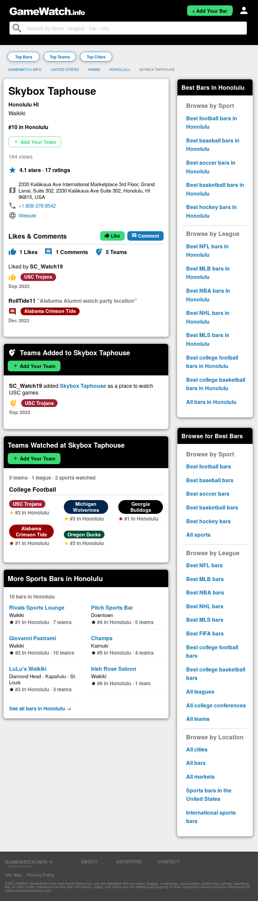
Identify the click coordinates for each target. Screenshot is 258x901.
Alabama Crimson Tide (50, 311)
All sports (198, 534)
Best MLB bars (205, 579)
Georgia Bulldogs (140, 506)
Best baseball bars (209, 480)
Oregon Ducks (84, 534)
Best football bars (208, 466)
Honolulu (119, 69)
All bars (196, 763)
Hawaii (94, 69)
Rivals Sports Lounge (36, 607)
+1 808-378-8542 (37, 205)
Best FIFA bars (205, 633)
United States (65, 69)
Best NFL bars (204, 565)
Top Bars (23, 57)
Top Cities (96, 57)
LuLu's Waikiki (27, 668)
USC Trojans (38, 276)
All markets (200, 776)
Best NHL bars (204, 606)
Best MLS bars (204, 619)
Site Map (13, 875)
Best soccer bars (207, 493)
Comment (145, 236)
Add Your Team (34, 141)
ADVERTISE (129, 861)
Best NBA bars (205, 592)
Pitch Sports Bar (112, 607)
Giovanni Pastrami (32, 638)
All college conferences (216, 705)
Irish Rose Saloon (113, 668)
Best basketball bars (212, 507)
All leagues (200, 691)
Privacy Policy (40, 875)
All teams (198, 719)
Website (27, 215)
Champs (102, 638)
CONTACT (169, 861)
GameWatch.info (25, 69)
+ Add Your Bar (209, 10)
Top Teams (60, 57)
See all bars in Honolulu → (40, 708)
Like (112, 236)
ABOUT (89, 861)
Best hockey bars (208, 521)
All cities (197, 749)
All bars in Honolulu (211, 402)
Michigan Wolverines (86, 506)
